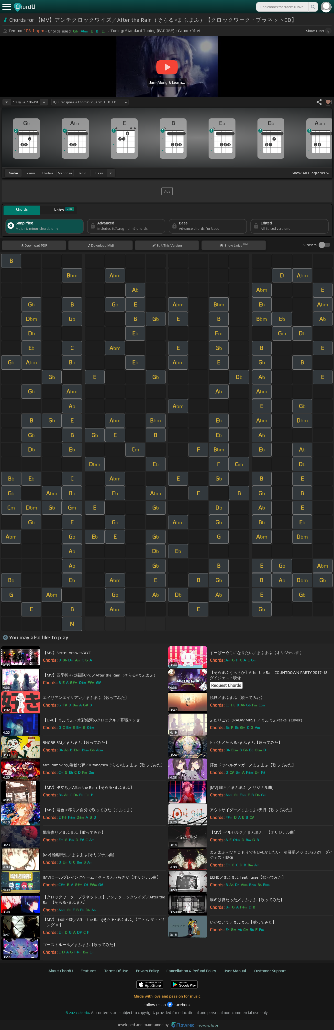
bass (99, 173)
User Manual (234, 970)
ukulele (47, 173)
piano (30, 173)
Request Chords (226, 685)
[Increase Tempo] (44, 102)
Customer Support (270, 970)
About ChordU (60, 970)
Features (88, 970)
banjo (82, 173)
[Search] (312, 7)
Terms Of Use (116, 970)
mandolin (65, 173)
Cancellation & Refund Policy (191, 970)
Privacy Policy (147, 970)
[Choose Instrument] (110, 173)
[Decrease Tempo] (6, 102)
